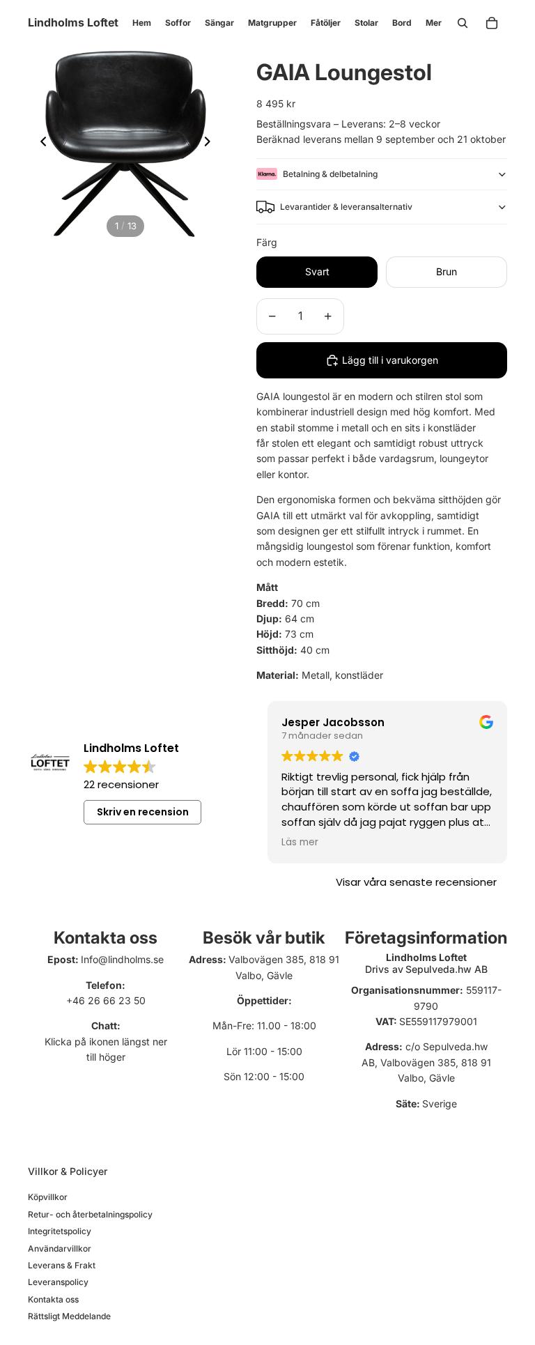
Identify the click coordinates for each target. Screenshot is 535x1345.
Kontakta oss (53, 1299)
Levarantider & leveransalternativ (346, 206)
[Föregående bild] (39, 143)
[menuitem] (434, 23)
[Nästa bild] (211, 143)
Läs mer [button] (299, 842)
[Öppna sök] (462, 23)
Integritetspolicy (59, 1231)
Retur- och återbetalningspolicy (90, 1214)
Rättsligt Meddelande (69, 1316)
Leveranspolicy (58, 1282)
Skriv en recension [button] (143, 812)
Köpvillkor (48, 1197)
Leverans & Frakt (61, 1265)
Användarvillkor (59, 1248)
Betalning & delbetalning (330, 174)
